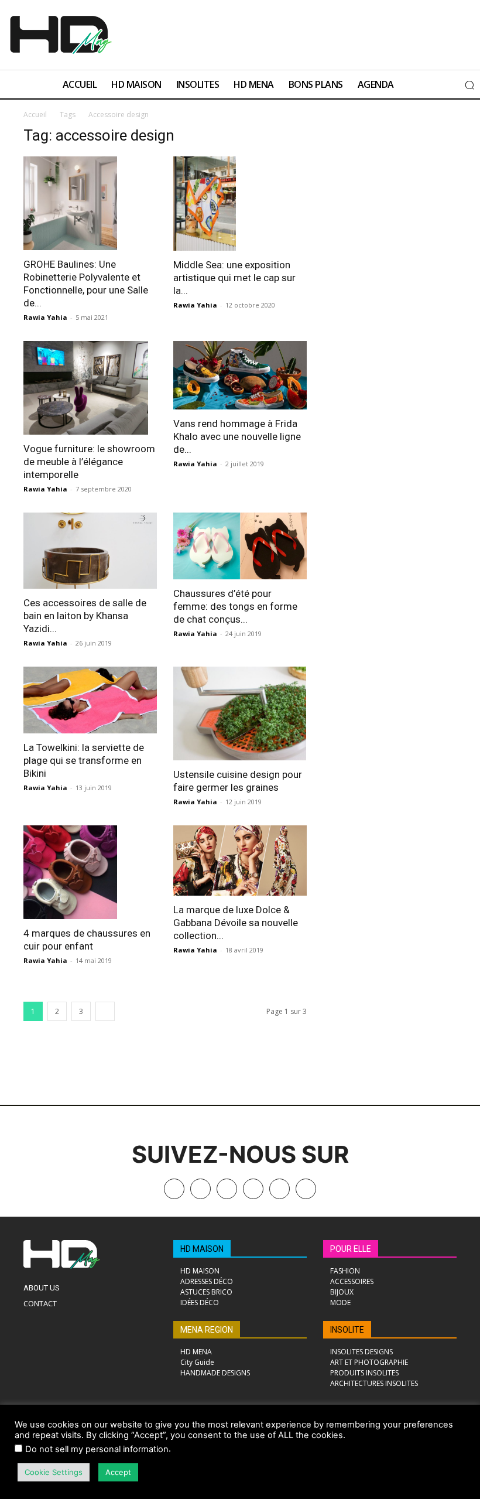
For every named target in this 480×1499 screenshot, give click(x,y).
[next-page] (105, 1011)
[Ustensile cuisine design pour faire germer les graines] (240, 713)
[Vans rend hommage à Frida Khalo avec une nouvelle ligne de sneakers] (240, 375)
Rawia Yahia (45, 317)
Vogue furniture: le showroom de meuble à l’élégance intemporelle (89, 461)
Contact (40, 1303)
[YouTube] (279, 1189)
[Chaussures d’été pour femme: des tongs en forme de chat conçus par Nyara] (240, 546)
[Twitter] (306, 1189)
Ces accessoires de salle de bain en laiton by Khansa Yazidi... (84, 615)
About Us (41, 1287)
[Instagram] (227, 1189)
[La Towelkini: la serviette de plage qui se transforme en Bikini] (90, 700)
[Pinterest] (174, 1189)
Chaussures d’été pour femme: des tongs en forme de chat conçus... (235, 606)
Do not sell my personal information (97, 1449)
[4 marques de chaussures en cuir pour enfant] (90, 872)
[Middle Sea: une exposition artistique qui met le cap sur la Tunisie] (240, 203)
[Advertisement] (265, 33)
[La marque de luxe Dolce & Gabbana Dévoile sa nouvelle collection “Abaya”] (240, 860)
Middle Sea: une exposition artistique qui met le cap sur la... (234, 277)
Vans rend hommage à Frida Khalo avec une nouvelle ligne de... (237, 436)
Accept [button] (118, 1472)
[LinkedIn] (253, 1189)
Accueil (35, 114)
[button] (469, 84)
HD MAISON (202, 1249)
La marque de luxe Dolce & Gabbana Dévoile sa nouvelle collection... (235, 922)
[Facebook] (200, 1189)
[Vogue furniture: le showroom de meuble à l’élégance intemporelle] (90, 388)
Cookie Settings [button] (54, 1472)
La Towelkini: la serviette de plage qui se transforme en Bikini (83, 760)
